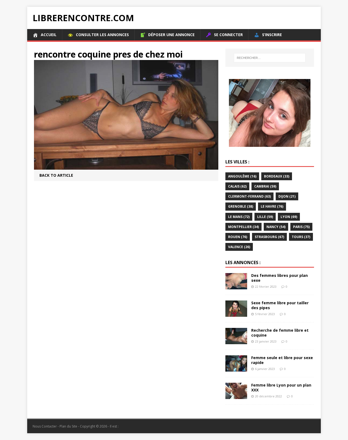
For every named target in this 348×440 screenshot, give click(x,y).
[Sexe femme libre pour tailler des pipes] (236, 313)
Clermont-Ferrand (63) (249, 196)
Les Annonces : (242, 262)
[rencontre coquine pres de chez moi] (126, 166)
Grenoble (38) (240, 206)
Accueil (49, 34)
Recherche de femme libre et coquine (280, 333)
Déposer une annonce (171, 34)
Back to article (56, 175)
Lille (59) (265, 216)
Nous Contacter (45, 426)
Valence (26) (239, 247)
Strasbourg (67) (269, 237)
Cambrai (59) (265, 186)
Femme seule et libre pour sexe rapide (282, 360)
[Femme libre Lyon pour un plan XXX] (236, 395)
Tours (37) (301, 237)
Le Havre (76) (272, 206)
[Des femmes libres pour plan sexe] (236, 286)
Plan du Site (68, 426)
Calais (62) (237, 186)
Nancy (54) (275, 226)
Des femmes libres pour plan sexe (279, 278)
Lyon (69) (289, 216)
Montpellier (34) (243, 226)
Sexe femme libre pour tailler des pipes (280, 305)
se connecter (228, 34)
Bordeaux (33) (276, 176)
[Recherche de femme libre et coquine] (236, 341)
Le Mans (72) (239, 216)
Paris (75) (301, 226)
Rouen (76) (237, 237)
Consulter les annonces (102, 34)
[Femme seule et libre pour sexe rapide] (236, 368)
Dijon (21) (287, 196)
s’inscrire (272, 34)
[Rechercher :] (270, 57)
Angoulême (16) (242, 176)
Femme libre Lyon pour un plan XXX (281, 387)
